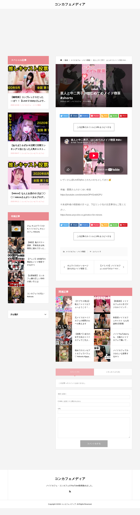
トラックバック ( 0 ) (113, 372)
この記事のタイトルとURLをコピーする (94, 127)
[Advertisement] (70, 29)
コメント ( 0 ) (74, 372)
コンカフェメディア (70, 4)
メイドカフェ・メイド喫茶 (81, 101)
